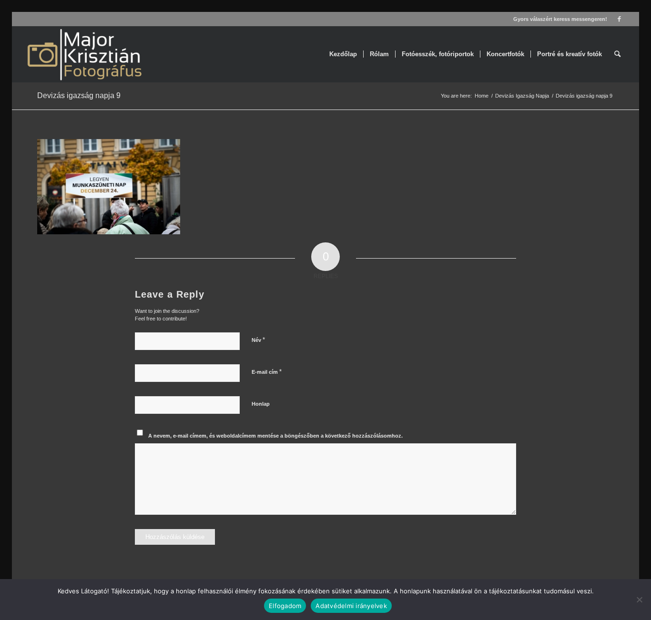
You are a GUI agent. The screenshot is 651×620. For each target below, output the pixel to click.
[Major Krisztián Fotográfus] (83, 54)
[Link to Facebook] (619, 19)
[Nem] (639, 599)
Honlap (261, 404)
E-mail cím (267, 371)
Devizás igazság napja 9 (79, 95)
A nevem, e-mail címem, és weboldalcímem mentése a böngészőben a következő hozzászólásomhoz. (275, 436)
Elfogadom (285, 606)
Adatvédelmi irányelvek (351, 606)
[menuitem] (343, 54)
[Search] (617, 54)
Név (258, 339)
